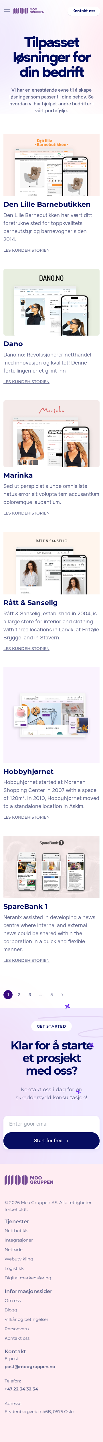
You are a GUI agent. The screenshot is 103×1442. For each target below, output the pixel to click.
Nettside (14, 1249)
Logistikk (14, 1268)
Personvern (17, 1328)
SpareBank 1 (25, 906)
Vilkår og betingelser (26, 1319)
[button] (84, 11)
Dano (13, 344)
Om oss (13, 1300)
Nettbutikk (16, 1230)
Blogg (11, 1310)
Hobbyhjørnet (28, 771)
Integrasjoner (19, 1240)
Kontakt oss (17, 1338)
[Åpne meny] (7, 11)
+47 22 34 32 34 (21, 1389)
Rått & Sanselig (30, 602)
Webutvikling (19, 1259)
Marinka (18, 475)
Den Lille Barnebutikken (47, 204)
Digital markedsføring (28, 1278)
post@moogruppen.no (30, 1366)
